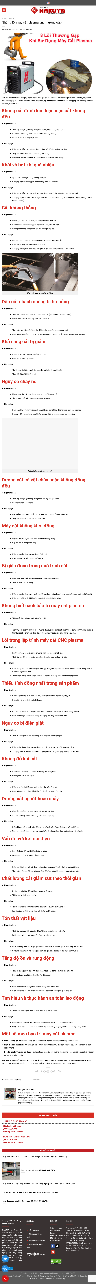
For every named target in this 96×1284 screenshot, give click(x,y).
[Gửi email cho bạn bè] (50, 1071)
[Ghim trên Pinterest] (54, 1071)
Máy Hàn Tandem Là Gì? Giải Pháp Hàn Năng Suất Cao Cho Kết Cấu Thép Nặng (35, 1157)
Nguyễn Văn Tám (26, 29)
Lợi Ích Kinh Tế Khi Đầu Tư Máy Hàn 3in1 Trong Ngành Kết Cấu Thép (30, 1192)
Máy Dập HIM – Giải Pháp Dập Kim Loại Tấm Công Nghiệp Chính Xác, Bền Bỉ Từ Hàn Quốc (39, 1184)
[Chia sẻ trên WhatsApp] (37, 1071)
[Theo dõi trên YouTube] (53, 1252)
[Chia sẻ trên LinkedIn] (59, 1071)
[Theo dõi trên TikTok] (57, 1246)
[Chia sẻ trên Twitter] (46, 1071)
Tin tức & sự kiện (8, 19)
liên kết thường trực (46, 1080)
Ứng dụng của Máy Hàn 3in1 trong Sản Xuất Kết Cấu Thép (26, 1201)
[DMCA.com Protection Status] (56, 1261)
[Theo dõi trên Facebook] (53, 1246)
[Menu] (4, 10)
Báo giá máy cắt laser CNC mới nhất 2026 (38, 1170)
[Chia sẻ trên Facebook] (42, 1071)
